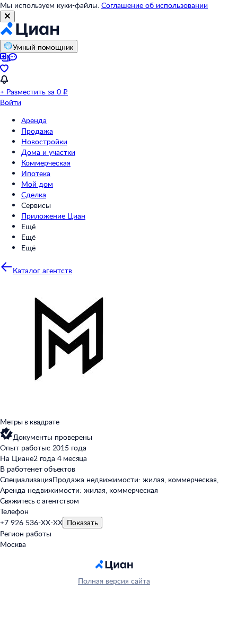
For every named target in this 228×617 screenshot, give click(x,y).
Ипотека (35, 173)
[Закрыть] (7, 16)
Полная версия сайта (114, 580)
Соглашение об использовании (154, 5)
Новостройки (44, 141)
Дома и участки (48, 152)
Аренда (34, 120)
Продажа (37, 131)
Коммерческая (46, 163)
